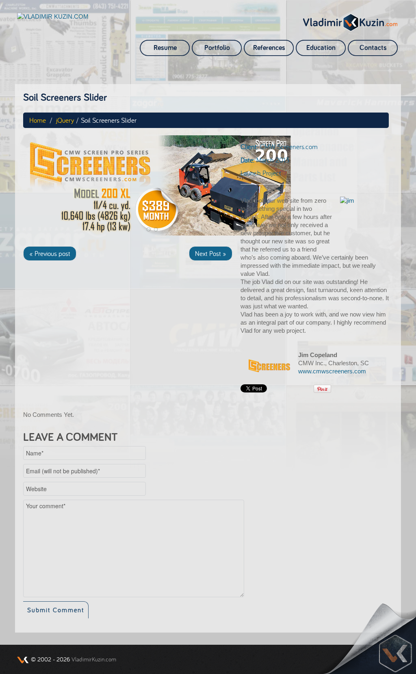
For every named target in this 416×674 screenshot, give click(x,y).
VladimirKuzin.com (94, 659)
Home (37, 120)
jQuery (65, 120)
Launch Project (260, 173)
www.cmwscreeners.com (332, 371)
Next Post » (210, 253)
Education (321, 48)
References (269, 48)
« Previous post (49, 253)
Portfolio (217, 48)
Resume (165, 48)
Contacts (373, 48)
